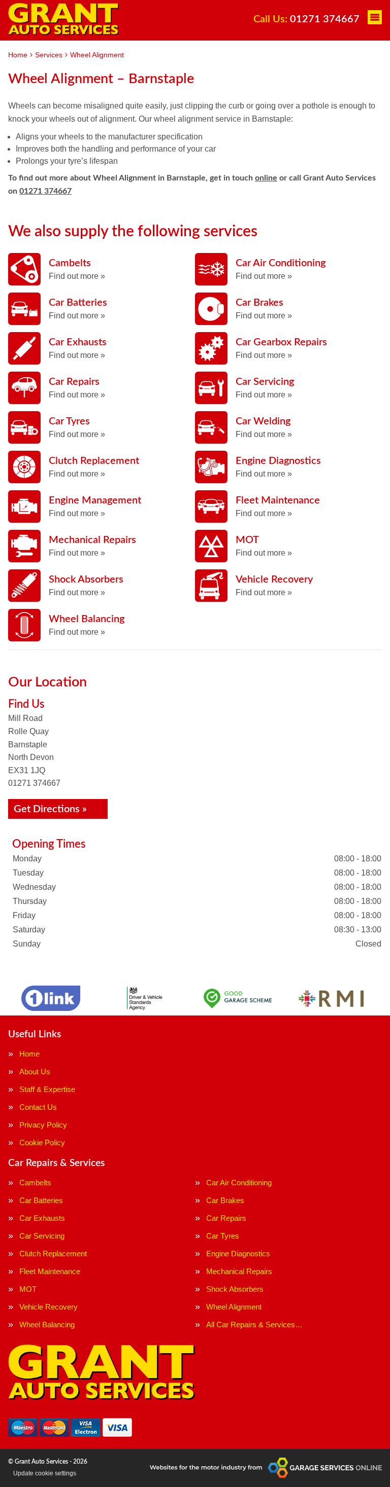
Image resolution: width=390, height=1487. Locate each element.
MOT (28, 1289)
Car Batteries (41, 1200)
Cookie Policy (42, 1142)
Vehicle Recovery (48, 1307)
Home (29, 1054)
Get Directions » (50, 809)
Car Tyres (222, 1236)
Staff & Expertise (47, 1089)
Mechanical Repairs (239, 1271)
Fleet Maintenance (49, 1271)
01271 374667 (306, 19)
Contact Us (38, 1107)
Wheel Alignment (234, 1307)
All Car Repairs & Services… (254, 1324)
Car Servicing (41, 1236)
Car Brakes (225, 1200)
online (266, 178)
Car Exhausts (42, 1218)
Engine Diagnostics (238, 1253)
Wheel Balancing (47, 1324)
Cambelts (35, 1182)
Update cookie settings (44, 1473)
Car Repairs (226, 1218)
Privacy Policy (43, 1125)
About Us (34, 1071)
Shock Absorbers (235, 1289)
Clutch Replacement (53, 1253)
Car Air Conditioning (239, 1182)
